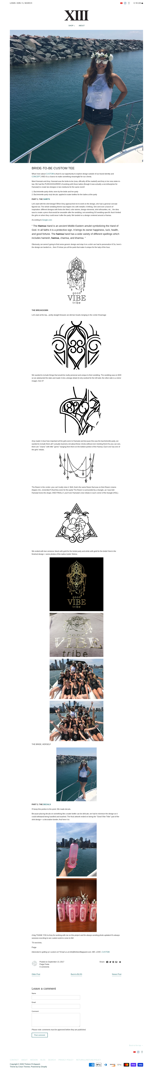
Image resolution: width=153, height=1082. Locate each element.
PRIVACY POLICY (65, 1060)
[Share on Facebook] (107, 962)
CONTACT (14, 1060)
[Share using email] (120, 962)
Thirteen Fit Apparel (32, 1064)
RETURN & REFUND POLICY (88, 1060)
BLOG (42, 1060)
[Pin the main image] (113, 962)
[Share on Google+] (116, 962)
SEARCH (52, 1060)
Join (19, 3)
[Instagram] (125, 3)
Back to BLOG (76, 974)
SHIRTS (46, 199)
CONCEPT (36, 177)
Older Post (36, 974)
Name (34, 993)
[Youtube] (121, 3)
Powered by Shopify (39, 1067)
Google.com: (47, 220)
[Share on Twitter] (110, 962)
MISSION (34, 1060)
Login (12, 3)
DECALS (47, 804)
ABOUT (24, 1060)
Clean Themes (24, 1067)
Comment (35, 1011)
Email (34, 1002)
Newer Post (116, 974)
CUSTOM (50, 174)
